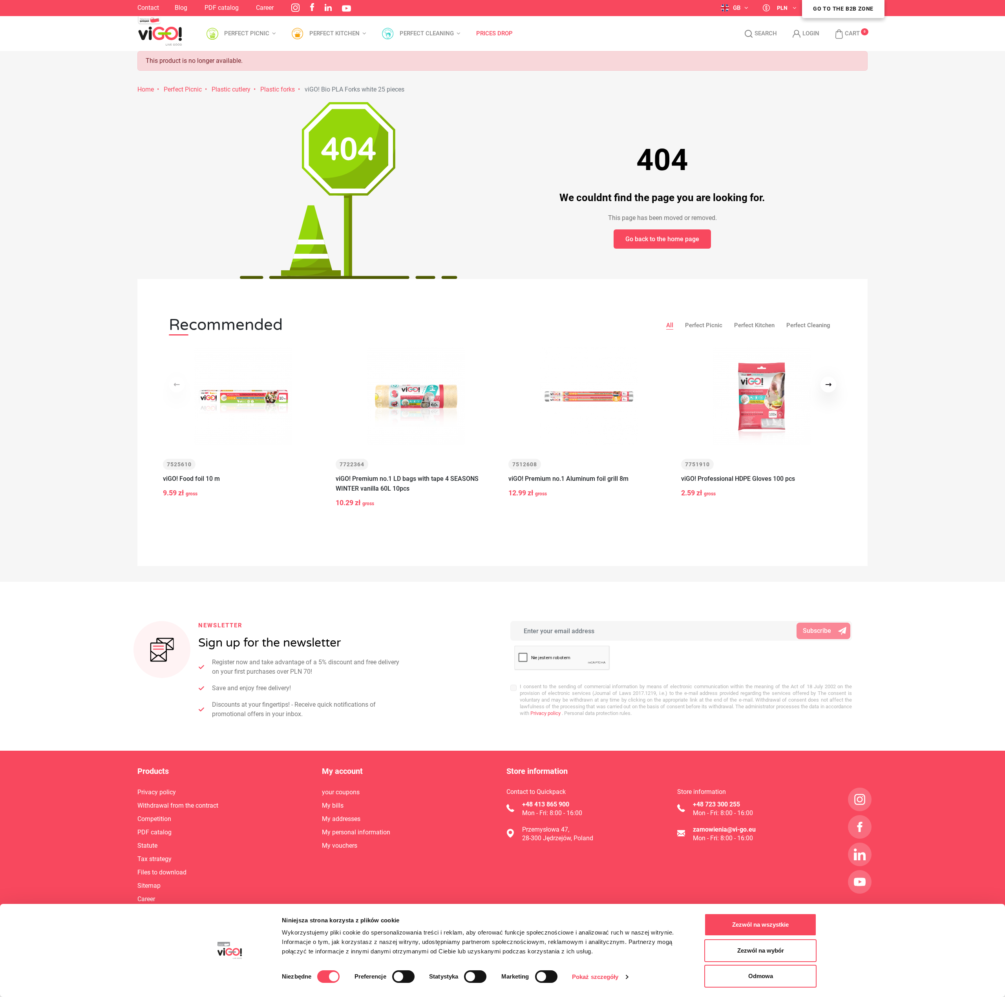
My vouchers (339, 845)
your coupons (341, 792)
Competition (154, 819)
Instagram (295, 7)
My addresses (341, 819)
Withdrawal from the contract (177, 805)
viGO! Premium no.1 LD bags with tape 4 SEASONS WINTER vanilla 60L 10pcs (407, 483)
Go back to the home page (662, 239)
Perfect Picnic (183, 89)
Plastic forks (277, 89)
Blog (181, 7)
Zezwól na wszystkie (760, 924)
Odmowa (760, 976)
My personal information (356, 832)
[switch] (403, 976)
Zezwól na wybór (760, 950)
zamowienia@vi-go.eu (724, 829)
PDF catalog (222, 7)
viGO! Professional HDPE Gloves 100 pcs (738, 478)
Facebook (312, 7)
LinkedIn (328, 7)
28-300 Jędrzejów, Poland (557, 838)
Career (265, 7)
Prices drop (494, 34)
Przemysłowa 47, (545, 829)
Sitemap (149, 885)
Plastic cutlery (231, 89)
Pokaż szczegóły (595, 976)
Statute (147, 845)
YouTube (346, 8)
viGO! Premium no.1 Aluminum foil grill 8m (568, 478)
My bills (333, 805)
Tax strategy (154, 859)
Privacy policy (545, 713)
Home (145, 89)
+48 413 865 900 (545, 804)
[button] (843, 34)
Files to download (161, 872)
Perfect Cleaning (808, 325)
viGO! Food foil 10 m (191, 478)
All (669, 325)
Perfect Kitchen (754, 325)
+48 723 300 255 (716, 804)
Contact (148, 7)
